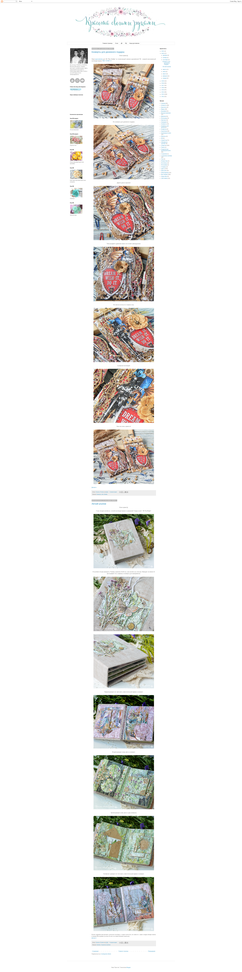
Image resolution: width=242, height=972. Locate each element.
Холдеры (163, 167)
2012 (162, 96)
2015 (162, 89)
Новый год (164, 140)
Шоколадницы (165, 172)
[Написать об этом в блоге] (122, 492)
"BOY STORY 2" (107, 61)
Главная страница (107, 43)
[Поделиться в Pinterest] (127, 492)
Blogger (129, 967)
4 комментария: (113, 942)
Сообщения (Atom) (106, 954)
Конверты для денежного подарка (108, 52)
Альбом (98, 944)
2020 (162, 53)
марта (164, 74)
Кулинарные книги (166, 133)
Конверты (99, 494)
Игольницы (164, 118)
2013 (162, 94)
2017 (162, 85)
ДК (121, 43)
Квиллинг (163, 120)
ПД (126, 43)
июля (164, 71)
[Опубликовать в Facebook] (125, 492)
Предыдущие (151, 951)
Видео (163, 109)
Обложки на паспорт (164, 142)
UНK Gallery (164, 178)
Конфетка (163, 129)
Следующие (95, 951)
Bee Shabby (104, 494)
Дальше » (94, 487)
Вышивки (163, 111)
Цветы (163, 168)
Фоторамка (164, 165)
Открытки (163, 145)
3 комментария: (113, 492)
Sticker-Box (164, 176)
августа (165, 69)
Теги (162, 159)
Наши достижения (134, 43)
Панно (163, 147)
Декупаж (163, 116)
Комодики (163, 122)
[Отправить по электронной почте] (120, 492)
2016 (162, 87)
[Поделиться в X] (124, 492)
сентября (165, 59)
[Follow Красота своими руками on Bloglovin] (75, 90)
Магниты (163, 136)
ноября (165, 57)
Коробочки (164, 131)
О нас (116, 43)
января (165, 78)
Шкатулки (163, 170)
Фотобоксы (164, 163)
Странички (164, 154)
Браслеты (164, 107)
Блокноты (163, 105)
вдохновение (99, 59)
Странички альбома (105, 944)
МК (162, 138)
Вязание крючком (166, 113)
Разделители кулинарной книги (166, 150)
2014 (162, 92)
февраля (165, 76)
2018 (162, 83)
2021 (162, 51)
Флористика (164, 161)
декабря (165, 55)
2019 (162, 81)
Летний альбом (99, 504)
